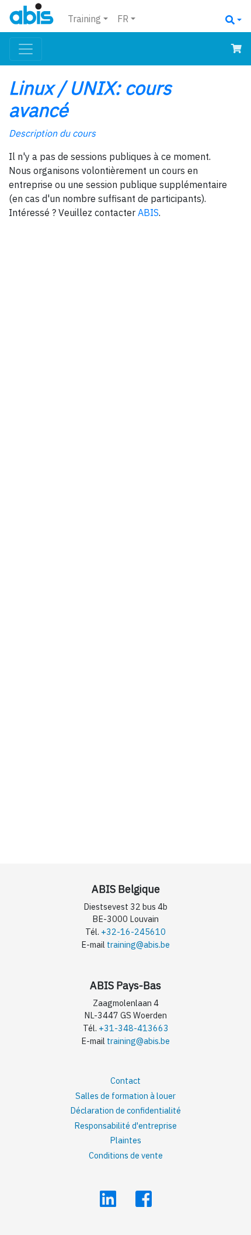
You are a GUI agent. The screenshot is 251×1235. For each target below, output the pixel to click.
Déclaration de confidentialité (125, 1110)
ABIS (148, 212)
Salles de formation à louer (125, 1095)
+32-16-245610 (133, 931)
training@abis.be (138, 944)
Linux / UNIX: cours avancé (90, 98)
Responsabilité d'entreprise (125, 1125)
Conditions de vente (126, 1155)
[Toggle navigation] (25, 49)
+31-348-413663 (134, 1028)
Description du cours (52, 133)
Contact (125, 1080)
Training (84, 19)
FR (122, 19)
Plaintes (125, 1140)
